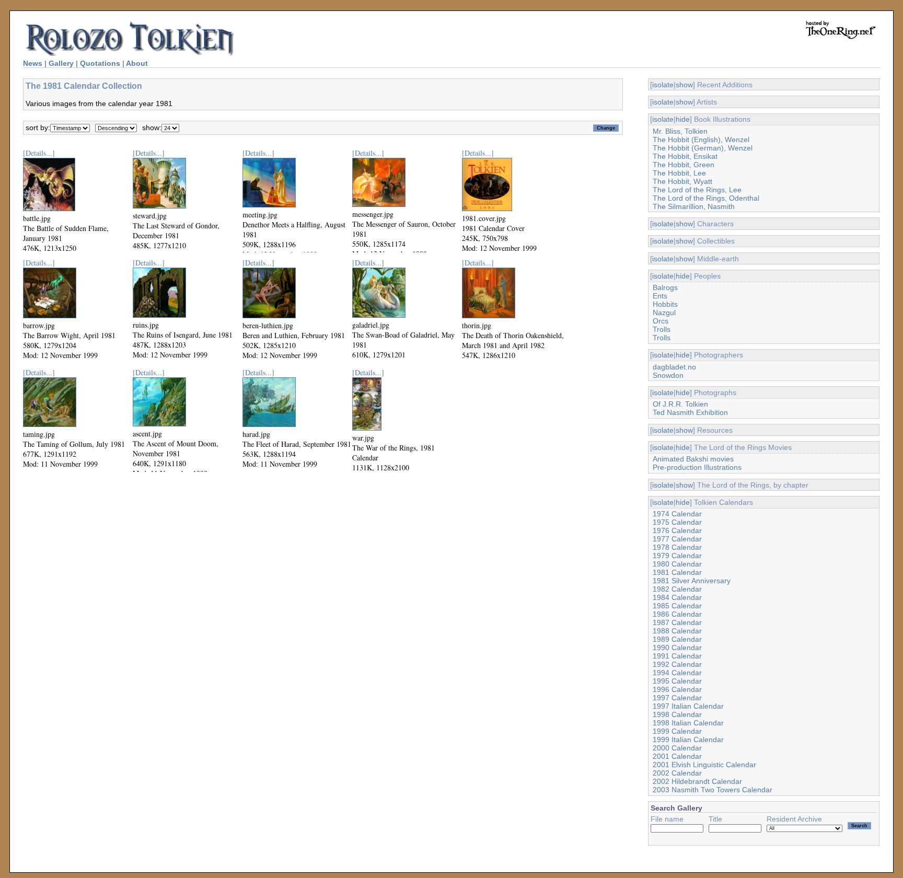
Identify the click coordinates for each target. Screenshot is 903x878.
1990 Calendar (677, 647)
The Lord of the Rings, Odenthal (706, 198)
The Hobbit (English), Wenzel (701, 139)
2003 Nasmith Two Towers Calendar (712, 789)
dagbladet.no (674, 367)
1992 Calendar (677, 664)
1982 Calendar (677, 589)
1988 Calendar (677, 631)
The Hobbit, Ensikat (685, 156)
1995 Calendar (677, 681)
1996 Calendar (677, 689)
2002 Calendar (677, 773)
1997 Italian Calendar (688, 706)
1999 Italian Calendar (688, 739)
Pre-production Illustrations (697, 467)
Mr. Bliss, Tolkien (680, 131)
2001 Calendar (677, 756)
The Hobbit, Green (683, 164)
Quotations (100, 63)
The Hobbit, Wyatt (682, 181)
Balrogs (665, 287)
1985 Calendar (677, 606)
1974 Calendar (677, 514)
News (32, 63)
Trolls (661, 329)
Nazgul (664, 312)
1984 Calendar (677, 597)
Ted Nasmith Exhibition (690, 412)
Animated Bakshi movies (693, 459)
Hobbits (665, 304)
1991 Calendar (677, 656)
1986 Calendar (677, 614)
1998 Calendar (677, 714)
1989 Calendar (677, 639)
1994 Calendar (677, 672)
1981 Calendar (677, 572)
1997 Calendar (677, 698)
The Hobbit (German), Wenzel (702, 148)
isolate (663, 84)
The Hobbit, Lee (679, 173)
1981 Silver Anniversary (692, 580)
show (684, 84)
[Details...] (39, 153)
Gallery (61, 63)
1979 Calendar (677, 555)
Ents (660, 296)
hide (683, 119)
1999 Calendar (677, 731)
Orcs (660, 321)
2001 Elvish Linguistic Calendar (704, 764)
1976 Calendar (677, 530)
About (137, 63)
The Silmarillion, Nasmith (694, 206)
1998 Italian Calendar (688, 723)
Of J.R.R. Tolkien (680, 404)
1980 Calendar (677, 564)
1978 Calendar (677, 547)
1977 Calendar (677, 539)
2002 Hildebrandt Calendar (697, 781)
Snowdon (668, 375)
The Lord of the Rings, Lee (697, 190)
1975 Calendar (677, 522)
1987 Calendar (677, 622)
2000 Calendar (677, 748)
